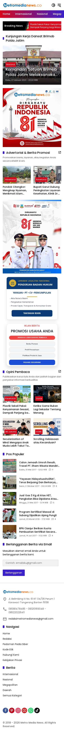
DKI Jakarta (10, 431)
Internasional (10, 674)
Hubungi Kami (11, 655)
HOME (39, 431)
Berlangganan (13, 572)
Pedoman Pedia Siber (15, 644)
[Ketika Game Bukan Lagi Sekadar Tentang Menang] (47, 394)
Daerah (7, 690)
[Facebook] (5, 710)
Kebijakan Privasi (12, 660)
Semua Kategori (12, 695)
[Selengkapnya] (59, 152)
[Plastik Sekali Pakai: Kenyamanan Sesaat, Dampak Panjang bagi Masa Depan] (17, 394)
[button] (53, 5)
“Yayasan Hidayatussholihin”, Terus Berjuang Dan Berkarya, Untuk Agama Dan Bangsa (37, 480)
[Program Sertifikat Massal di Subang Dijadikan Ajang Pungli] (9, 515)
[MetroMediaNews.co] (22, 5)
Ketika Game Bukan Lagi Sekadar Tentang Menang (47, 409)
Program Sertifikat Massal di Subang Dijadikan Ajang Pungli (37, 513)
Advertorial (10, 179)
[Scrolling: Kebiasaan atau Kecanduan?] (47, 427)
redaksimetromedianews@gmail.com (31, 618)
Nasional (10, 64)
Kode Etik (8, 649)
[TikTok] (37, 710)
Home (6, 633)
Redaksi (7, 639)
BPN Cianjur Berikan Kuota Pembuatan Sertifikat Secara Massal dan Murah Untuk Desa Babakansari (38, 530)
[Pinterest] (12, 710)
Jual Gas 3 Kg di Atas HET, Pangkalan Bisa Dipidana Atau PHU (38, 497)
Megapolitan (10, 685)
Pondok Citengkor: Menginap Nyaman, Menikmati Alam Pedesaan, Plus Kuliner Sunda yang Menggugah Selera (16, 190)
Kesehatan (10, 398)
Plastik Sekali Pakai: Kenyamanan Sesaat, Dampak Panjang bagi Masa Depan (39, 26)
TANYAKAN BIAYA (32, 313)
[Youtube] (24, 710)
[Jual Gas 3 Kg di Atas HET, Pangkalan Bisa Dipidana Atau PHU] (9, 499)
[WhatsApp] (30, 710)
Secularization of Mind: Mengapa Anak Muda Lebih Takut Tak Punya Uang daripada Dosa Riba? (16, 442)
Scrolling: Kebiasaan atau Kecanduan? (46, 440)
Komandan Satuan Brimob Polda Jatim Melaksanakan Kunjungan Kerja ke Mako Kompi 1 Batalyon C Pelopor (31, 72)
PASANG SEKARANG (32, 362)
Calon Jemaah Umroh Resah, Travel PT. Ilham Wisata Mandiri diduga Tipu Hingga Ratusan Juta (40, 464)
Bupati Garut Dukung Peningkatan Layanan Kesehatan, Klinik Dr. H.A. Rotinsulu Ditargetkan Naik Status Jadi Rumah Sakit (46, 190)
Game (39, 398)
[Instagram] (18, 710)
